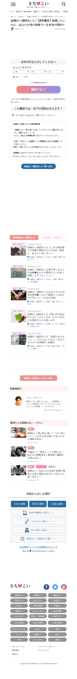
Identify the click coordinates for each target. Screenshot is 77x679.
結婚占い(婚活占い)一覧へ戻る (38, 166)
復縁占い (31, 429)
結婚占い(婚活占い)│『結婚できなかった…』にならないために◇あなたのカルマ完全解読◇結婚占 (46, 339)
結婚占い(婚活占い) (32, 16)
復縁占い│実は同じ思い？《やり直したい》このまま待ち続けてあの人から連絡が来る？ (46, 436)
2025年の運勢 (47, 12)
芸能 (57, 640)
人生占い (19, 606)
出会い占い (38, 600)
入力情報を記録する (39, 83)
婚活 (60, 257)
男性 (26, 77)
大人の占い (19, 616)
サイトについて (18, 646)
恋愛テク (38, 634)
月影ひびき (35, 326)
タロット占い (38, 611)
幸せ (58, 302)
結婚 (34, 156)
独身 (30, 156)
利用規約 (15, 650)
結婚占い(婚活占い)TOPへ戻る (38, 378)
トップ (12, 12)
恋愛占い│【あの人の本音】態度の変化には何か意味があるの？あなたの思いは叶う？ (46, 473)
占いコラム (38, 640)
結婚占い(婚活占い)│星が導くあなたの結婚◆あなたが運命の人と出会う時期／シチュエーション (46, 272)
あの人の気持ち (41, 466)
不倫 (19, 640)
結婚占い (57, 600)
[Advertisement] (38, 45)
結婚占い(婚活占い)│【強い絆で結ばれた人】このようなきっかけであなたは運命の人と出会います (46, 317)
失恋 (57, 634)
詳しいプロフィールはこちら (53, 410)
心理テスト (57, 616)
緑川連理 (34, 282)
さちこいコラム (19, 629)
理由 (50, 156)
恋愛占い (36, 12)
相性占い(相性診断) (23, 12)
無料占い (58, 12)
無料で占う (38, 89)
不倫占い (66, 12)
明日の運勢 (38, 504)
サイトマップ (43, 650)
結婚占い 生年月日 (42, 156)
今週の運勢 (57, 504)
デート (19, 634)
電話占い (15, 654)
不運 (48, 346)
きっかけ (55, 324)
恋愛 (57, 629)
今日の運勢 (19, 504)
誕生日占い (52, 466)
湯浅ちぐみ (19, 29)
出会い (49, 257)
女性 (17, 77)
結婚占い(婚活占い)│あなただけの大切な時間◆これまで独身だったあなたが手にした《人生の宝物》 (46, 295)
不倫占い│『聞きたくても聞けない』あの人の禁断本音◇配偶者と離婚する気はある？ (46, 455)
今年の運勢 (38, 606)
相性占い (57, 595)
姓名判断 (57, 611)
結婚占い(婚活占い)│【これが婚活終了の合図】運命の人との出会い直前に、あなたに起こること (46, 250)
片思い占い (19, 600)
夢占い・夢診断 (38, 616)
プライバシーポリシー (37, 99)
